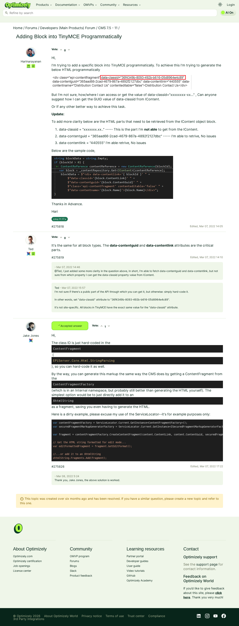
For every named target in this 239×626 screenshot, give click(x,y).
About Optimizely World (61, 616)
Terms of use (114, 616)
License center (22, 570)
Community (110, 5)
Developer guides (137, 561)
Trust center (136, 616)
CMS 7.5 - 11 (107, 28)
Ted (30, 249)
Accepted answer (70, 325)
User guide (133, 565)
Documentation (67, 5)
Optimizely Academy (140, 580)
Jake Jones (31, 335)
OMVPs (90, 5)
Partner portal (135, 556)
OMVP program (79, 556)
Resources (132, 5)
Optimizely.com (23, 556)
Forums (31, 28)
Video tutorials (136, 570)
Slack (73, 570)
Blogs (73, 565)
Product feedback (81, 575)
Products (44, 5)
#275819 (58, 257)
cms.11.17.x (59, 219)
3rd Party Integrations (28, 619)
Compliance (156, 616)
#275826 (58, 466)
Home (17, 28)
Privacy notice (92, 616)
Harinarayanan (31, 61)
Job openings (21, 565)
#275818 (58, 226)
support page (207, 564)
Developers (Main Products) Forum (67, 28)
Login (231, 5)
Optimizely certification (27, 561)
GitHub (131, 575)
